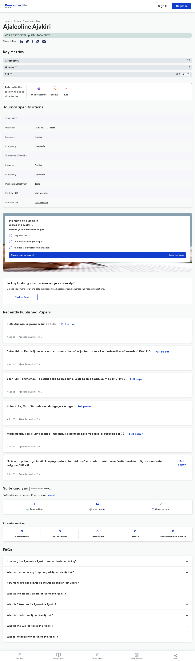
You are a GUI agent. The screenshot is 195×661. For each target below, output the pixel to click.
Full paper (68, 324)
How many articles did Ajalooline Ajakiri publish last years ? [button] (43, 583)
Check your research (97, 255)
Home (7, 21)
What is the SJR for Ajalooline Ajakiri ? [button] (30, 626)
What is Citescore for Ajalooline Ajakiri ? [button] (31, 604)
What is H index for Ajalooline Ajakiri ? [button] (30, 615)
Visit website (41, 193)
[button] (18, 60)
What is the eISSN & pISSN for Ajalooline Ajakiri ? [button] (36, 594)
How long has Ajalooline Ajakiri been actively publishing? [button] (42, 561)
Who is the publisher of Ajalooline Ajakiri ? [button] (32, 637)
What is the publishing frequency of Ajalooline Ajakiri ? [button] (40, 572)
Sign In (163, 6)
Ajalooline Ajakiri (33, 21)
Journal (17, 21)
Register (181, 6)
